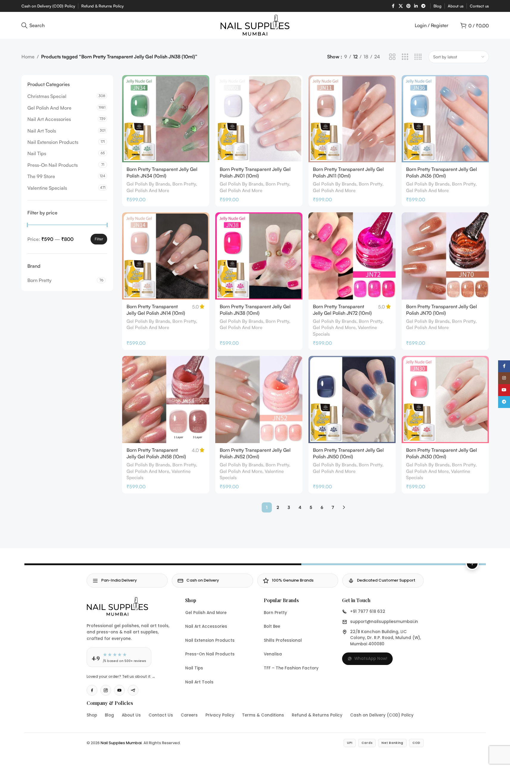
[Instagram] (105, 690)
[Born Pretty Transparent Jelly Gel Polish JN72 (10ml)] (352, 256)
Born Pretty (184, 184)
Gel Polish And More (49, 108)
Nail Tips (36, 153)
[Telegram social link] (423, 6)
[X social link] (401, 6)
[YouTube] (119, 690)
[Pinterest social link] (408, 6)
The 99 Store (41, 176)
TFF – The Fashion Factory (291, 668)
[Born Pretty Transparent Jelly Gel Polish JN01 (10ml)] (258, 118)
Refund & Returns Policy (317, 715)
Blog (109, 715)
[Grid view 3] (405, 57)
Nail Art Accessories (49, 119)
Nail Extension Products (52, 142)
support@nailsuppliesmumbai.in (384, 621)
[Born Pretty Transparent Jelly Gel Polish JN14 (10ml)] (165, 256)
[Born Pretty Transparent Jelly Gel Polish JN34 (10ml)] (165, 118)
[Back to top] (472, 563)
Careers (189, 715)
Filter (99, 239)
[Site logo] (255, 25)
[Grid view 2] (392, 57)
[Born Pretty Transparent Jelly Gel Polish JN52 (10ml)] (258, 399)
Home (28, 57)
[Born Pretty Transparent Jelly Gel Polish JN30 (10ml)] (445, 399)
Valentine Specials (47, 188)
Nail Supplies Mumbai (121, 742)
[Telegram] (133, 690)
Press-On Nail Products (52, 165)
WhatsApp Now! (370, 658)
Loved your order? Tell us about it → (121, 676)
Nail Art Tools (41, 131)
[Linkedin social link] (415, 6)
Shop (92, 715)
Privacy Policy (219, 715)
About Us (131, 715)
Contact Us (161, 715)
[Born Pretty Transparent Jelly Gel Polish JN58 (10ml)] (165, 399)
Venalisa (273, 654)
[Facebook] (92, 690)
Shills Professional (283, 640)
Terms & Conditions (263, 715)
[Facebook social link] (393, 6)
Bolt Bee (272, 626)
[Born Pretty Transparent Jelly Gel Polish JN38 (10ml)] (258, 256)
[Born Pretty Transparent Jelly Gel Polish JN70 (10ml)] (445, 256)
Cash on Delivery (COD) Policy (382, 715)
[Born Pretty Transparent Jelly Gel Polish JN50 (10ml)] (352, 399)
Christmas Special (46, 96)
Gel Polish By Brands (148, 184)
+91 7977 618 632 (367, 611)
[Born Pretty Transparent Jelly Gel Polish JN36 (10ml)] (445, 118)
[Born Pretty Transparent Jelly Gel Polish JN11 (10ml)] (352, 118)
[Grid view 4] (418, 57)
